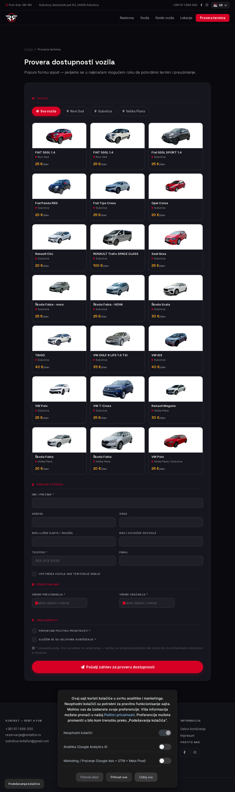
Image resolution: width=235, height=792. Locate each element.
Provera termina (212, 18)
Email (123, 552)
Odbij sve (146, 777)
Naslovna (127, 18)
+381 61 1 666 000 (185, 5)
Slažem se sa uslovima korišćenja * (67, 639)
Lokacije (186, 18)
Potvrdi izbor (90, 777)
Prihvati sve (119, 777)
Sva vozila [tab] (48, 111)
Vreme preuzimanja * (48, 594)
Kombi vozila (165, 18)
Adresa (37, 513)
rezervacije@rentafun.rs (23, 735)
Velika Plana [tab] (135, 111)
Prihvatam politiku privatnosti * (65, 630)
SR (218, 5)
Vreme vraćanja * (133, 594)
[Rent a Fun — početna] (11, 17)
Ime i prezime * (43, 494)
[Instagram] (207, 5)
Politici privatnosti (119, 715)
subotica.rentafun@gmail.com (27, 741)
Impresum (187, 735)
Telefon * (39, 552)
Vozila (144, 18)
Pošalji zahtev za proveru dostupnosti (120, 667)
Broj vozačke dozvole (137, 533)
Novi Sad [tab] (77, 111)
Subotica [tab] (105, 111)
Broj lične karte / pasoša (52, 533)
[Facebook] (201, 5)
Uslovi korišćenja (192, 729)
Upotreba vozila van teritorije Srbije (69, 573)
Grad (123, 513)
